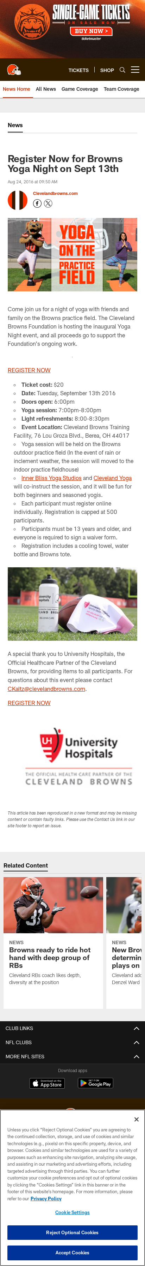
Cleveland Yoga (113, 477)
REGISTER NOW (29, 370)
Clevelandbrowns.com (55, 193)
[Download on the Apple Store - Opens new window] (47, 1084)
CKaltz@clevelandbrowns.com (46, 688)
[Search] (122, 70)
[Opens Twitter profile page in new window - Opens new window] (48, 203)
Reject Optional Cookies (72, 1232)
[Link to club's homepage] (14, 66)
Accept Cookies (73, 1252)
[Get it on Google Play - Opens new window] (95, 1086)
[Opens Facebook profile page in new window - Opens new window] (37, 203)
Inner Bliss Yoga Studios (51, 477)
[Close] (136, 1119)
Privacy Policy (46, 1198)
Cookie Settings (72, 1212)
